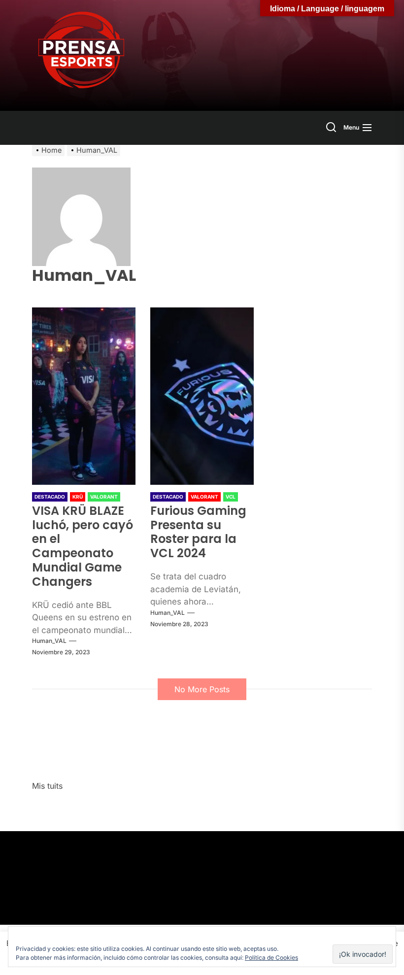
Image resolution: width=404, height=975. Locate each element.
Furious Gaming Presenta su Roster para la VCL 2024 (198, 532)
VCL (231, 497)
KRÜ (77, 497)
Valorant (104, 497)
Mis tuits (47, 786)
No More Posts (202, 689)
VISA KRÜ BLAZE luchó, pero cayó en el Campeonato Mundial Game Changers (82, 546)
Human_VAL (49, 640)
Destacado (49, 497)
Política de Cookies (271, 957)
